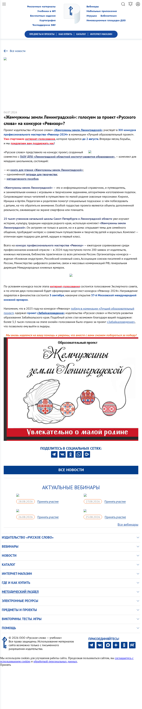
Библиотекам (109, 15)
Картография (48, 20)
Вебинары (93, 6)
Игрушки (92, 15)
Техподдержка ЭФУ (44, 25)
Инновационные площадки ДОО (106, 20)
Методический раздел (20, 592)
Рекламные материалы (41, 6)
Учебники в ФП (46, 11)
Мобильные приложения (102, 11)
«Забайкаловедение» (121, 322)
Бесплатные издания (43, 15)
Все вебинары (128, 524)
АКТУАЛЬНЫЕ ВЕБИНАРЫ (71, 487)
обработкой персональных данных (55, 661)
